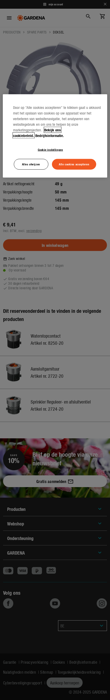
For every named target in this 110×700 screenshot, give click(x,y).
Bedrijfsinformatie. (49, 135)
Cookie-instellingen (50, 149)
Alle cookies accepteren (74, 164)
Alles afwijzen (31, 164)
